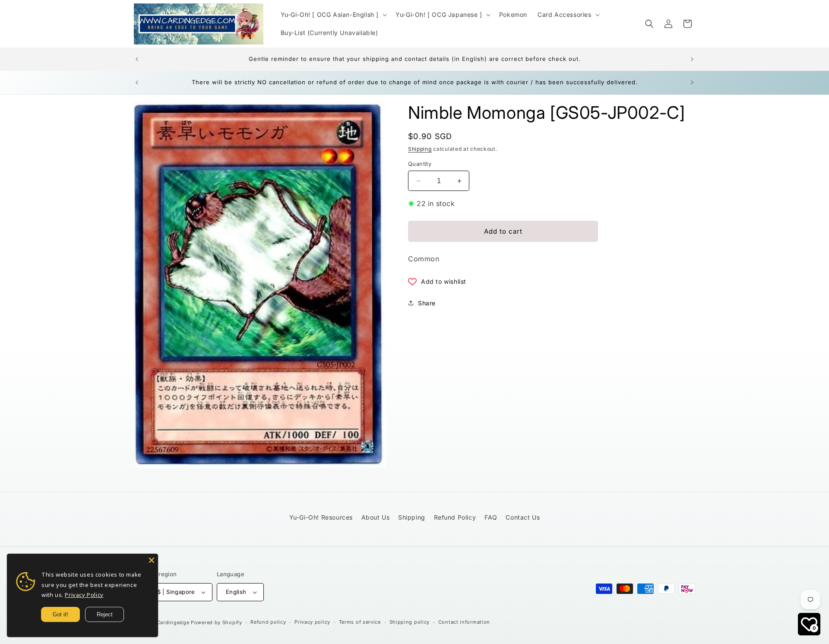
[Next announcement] (692, 59)
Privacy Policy (84, 595)
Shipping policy (409, 622)
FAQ (490, 517)
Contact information (464, 622)
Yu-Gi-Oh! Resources (321, 517)
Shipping (420, 149)
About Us (375, 517)
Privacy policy (312, 622)
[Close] (151, 560)
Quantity (419, 163)
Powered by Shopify (216, 622)
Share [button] (427, 303)
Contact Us (523, 517)
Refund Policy (455, 517)
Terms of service (360, 622)
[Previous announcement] (136, 59)
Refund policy (268, 622)
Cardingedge (173, 622)
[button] (333, 15)
